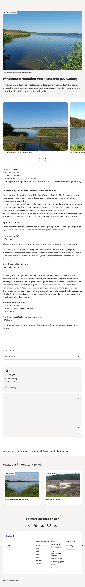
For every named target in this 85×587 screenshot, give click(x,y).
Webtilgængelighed (74, 546)
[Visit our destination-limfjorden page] (55, 525)
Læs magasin (56, 559)
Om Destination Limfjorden (56, 553)
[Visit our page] (29, 525)
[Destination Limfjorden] (11, 536)
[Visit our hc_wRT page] (49, 525)
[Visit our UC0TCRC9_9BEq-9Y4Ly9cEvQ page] (42, 525)
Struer (38, 563)
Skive (38, 551)
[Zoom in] (78, 427)
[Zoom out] (78, 433)
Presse (54, 565)
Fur (37, 554)
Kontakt (54, 568)
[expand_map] (78, 397)
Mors (38, 557)
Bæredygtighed (57, 562)
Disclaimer (70, 549)
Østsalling (40, 560)
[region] (42, 415)
